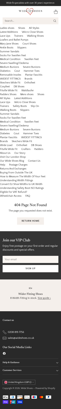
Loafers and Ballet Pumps (14, 39)
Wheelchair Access (10, 195)
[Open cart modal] (55, 11)
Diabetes (5, 133)
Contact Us (34, 160)
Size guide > (44, 298)
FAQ (27, 195)
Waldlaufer (27, 90)
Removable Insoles (10, 74)
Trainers (18, 35)
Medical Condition (10, 59)
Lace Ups (5, 35)
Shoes (21, 28)
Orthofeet (29, 82)
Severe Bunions (31, 67)
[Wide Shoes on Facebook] (4, 354)
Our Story (19, 153)
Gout (17, 70)
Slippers (21, 47)
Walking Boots (8, 110)
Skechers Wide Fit (10, 82)
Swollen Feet (31, 59)
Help (2, 164)
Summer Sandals (9, 51)
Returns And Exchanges (13, 168)
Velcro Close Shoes (32, 31)
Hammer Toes (32, 70)
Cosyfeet (5, 86)
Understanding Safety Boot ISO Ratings (22, 188)
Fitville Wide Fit (8, 90)
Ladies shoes (7, 28)
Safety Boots (20, 106)
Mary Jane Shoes (9, 43)
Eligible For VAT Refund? (13, 191)
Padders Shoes (8, 94)
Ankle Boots (6, 47)
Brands (28, 78)
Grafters (25, 149)
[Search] (54, 20)
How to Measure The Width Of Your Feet (22, 176)
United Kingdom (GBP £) (19, 382)
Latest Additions (9, 31)
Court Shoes (29, 43)
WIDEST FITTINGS (10, 78)
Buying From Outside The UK (16, 172)
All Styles (34, 28)
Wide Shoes (27, 388)
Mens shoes (27, 94)
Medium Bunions (9, 67)
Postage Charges (18, 164)
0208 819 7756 (16, 332)
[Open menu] (4, 11)
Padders (38, 149)
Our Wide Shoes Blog (12, 160)
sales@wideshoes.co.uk (21, 337)
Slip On (35, 106)
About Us (5, 153)
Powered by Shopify (45, 388)
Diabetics (5, 70)
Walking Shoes (35, 35)
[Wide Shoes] (30, 12)
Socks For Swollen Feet (13, 55)
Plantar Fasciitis (33, 74)
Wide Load (6, 145)
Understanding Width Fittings (16, 180)
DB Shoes (19, 86)
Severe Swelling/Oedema (14, 63)
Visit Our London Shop (13, 156)
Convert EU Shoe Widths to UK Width (21, 184)
